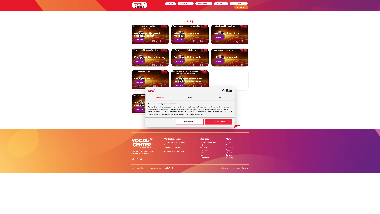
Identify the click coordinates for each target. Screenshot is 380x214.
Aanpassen (188, 122)
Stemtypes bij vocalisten (227, 33)
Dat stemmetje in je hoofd (187, 57)
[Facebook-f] (137, 159)
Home (170, 4)
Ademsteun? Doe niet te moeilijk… (186, 34)
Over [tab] (219, 97)
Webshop (241, 7)
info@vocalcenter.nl (176, 151)
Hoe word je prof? (143, 78)
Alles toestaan (218, 122)
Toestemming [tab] (160, 97)
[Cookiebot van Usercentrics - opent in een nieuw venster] (223, 90)
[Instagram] (133, 159)
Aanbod (184, 4)
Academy (202, 4)
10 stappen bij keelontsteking (149, 57)
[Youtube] (141, 159)
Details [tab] (190, 97)
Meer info (139, 40)
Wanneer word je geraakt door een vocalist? (147, 34)
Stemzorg (237, 4)
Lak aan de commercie (226, 57)
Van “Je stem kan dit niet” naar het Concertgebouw (188, 80)
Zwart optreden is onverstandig (143, 104)
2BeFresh (169, 168)
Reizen (220, 4)
